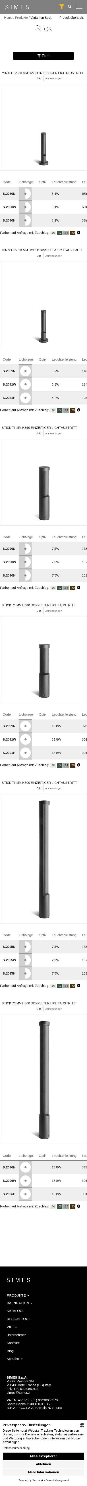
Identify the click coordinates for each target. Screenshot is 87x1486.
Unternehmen (16, 1335)
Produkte (21, 17)
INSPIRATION (18, 1303)
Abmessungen (53, 78)
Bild (39, 78)
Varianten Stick (41, 17)
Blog (10, 1351)
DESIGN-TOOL (19, 1319)
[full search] (61, 6)
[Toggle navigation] (79, 7)
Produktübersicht (72, 17)
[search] (69, 6)
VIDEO (12, 1327)
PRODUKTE (16, 1295)
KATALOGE (16, 1311)
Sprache (13, 1359)
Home (8, 17)
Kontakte (13, 1343)
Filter (45, 56)
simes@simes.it (18, 1392)
